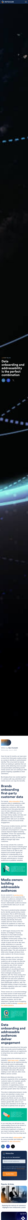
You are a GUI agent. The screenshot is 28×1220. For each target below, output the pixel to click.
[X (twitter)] (13, 380)
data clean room (13, 1060)
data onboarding (14, 801)
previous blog (18, 895)
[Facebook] (8, 380)
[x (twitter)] (13, 1146)
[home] (8, 2)
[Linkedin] (3, 380)
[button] (26, 2)
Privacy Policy (20, 1168)
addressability (17, 1137)
